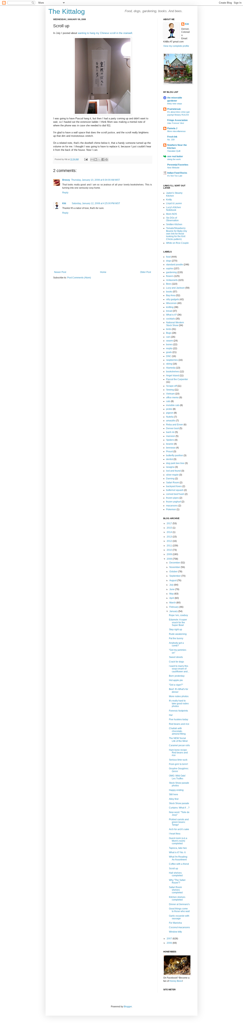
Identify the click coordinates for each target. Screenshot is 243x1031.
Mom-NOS (171, 214)
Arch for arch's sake (179, 829)
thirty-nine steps (174, 103)
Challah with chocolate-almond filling (177, 731)
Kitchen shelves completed (177, 898)
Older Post (145, 272)
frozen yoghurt (173, 501)
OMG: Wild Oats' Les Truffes (177, 777)
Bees (168, 284)
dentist (169, 459)
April (172, 598)
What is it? (171, 314)
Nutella (170, 417)
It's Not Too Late (174, 176)
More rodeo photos (179, 696)
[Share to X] (99, 159)
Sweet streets (176, 657)
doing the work (174, 159)
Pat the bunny (176, 638)
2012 (170, 541)
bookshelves (172, 371)
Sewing (170, 389)
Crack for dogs (176, 661)
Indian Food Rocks (177, 173)
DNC (168, 356)
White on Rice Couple (177, 243)
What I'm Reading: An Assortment (178, 858)
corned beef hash (175, 494)
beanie (169, 444)
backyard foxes (174, 486)
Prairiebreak (174, 109)
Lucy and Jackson (175, 288)
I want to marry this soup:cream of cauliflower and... (179, 669)
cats (168, 401)
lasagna (170, 467)
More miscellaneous (176, 131)
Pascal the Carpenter (177, 379)
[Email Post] (85, 159)
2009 (170, 554)
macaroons (172, 505)
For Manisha (175, 923)
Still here (173, 794)
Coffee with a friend (179, 864)
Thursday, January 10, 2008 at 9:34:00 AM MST (95, 180)
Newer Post (60, 272)
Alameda (170, 367)
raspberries (172, 360)
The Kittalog (66, 11)
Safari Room (172, 482)
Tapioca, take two (178, 848)
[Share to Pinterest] (106, 159)
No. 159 (170, 139)
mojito (169, 348)
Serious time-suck (178, 759)
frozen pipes (172, 498)
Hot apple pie (176, 680)
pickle (169, 409)
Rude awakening (178, 634)
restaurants (172, 280)
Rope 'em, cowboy (178, 615)
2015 (170, 527)
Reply (65, 192)
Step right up (175, 629)
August (173, 580)
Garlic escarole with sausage (179, 917)
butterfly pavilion (174, 455)
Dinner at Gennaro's (179, 904)
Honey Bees (176, 981)
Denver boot (172, 428)
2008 (170, 559)
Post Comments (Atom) (79, 277)
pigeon (169, 413)
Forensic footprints (178, 710)
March (172, 602)
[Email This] (92, 159)
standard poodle (174, 264)
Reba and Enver (174, 424)
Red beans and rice (179, 724)
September (175, 576)
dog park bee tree (175, 463)
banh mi (170, 432)
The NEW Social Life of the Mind (178, 739)
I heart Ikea (174, 833)
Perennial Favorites (177, 164)
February (174, 607)
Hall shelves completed (176, 874)
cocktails (170, 318)
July (171, 584)
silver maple (172, 474)
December (175, 562)
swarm (169, 340)
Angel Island (172, 375)
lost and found (173, 470)
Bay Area (170, 295)
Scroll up (173, 868)
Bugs (168, 333)
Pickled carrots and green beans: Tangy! (179, 822)
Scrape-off (171, 386)
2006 (170, 943)
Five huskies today (178, 719)
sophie (169, 268)
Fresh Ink (172, 136)
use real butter (175, 156)
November (175, 567)
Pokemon (171, 509)
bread (169, 311)
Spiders (170, 440)
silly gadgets (172, 299)
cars (168, 337)
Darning (170, 478)
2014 (170, 532)
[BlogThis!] (96, 159)
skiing (169, 363)
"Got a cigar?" (176, 684)
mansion (170, 436)
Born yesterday (177, 676)
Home (103, 272)
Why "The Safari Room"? (177, 881)
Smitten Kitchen (174, 224)
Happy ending (176, 790)
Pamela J (172, 128)
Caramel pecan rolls (179, 745)
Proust (169, 451)
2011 (170, 545)
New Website (173, 167)
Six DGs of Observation (172, 219)
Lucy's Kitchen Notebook (173, 208)
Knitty (169, 199)
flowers (170, 276)
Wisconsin (171, 303)
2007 (170, 938)
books (169, 291)
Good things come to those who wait (179, 910)
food (168, 256)
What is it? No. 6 (177, 852)
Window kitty (175, 931)
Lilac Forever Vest (175, 123)
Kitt (64, 203)
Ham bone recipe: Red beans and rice (178, 753)
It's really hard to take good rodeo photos (179, 703)
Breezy (66, 180)
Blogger (128, 1006)
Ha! (171, 715)
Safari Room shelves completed (176, 890)
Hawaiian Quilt (173, 151)
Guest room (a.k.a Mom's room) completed (178, 841)
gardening (171, 272)
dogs (168, 260)
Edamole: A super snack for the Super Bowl (178, 622)
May (171, 593)
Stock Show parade (179, 803)
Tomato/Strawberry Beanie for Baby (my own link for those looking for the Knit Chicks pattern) (176, 234)
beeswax (170, 447)
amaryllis (170, 420)
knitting (170, 307)
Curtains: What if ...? (179, 807)
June (172, 589)
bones (169, 344)
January (173, 611)
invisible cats (172, 405)
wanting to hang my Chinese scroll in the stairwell (105, 33)
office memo (172, 397)
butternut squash (174, 490)
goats (169, 352)
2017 (170, 523)
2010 (170, 550)
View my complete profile (176, 46)
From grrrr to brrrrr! (178, 764)
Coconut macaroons (179, 927)
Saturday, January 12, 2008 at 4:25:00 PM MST (96, 203)
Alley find (173, 799)
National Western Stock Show (175, 323)
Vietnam (170, 393)
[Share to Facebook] (103, 159)
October (173, 571)
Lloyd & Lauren (174, 203)
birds (168, 329)
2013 (170, 536)
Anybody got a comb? (176, 644)
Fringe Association (177, 120)
